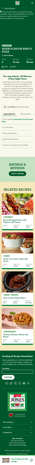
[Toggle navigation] (32, 3)
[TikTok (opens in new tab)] (28, 383)
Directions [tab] (26, 114)
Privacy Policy (10, 454)
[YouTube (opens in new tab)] (24, 383)
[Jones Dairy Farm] (17, 3)
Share (14, 66)
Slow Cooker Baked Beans (14, 298)
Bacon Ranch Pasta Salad (17, 443)
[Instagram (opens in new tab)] (11, 383)
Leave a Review (8, 55)
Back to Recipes (10, 8)
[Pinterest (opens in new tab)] (15, 383)
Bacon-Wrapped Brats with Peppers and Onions (14, 221)
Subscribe (8, 377)
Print (5, 66)
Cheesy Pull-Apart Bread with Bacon (15, 335)
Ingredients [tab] (9, 114)
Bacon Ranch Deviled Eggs (17, 445)
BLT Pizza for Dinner (17, 441)
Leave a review (17, 174)
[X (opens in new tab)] (19, 383)
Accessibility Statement (21, 454)
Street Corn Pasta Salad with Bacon (15, 260)
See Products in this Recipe (19, 460)
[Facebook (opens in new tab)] (6, 383)
